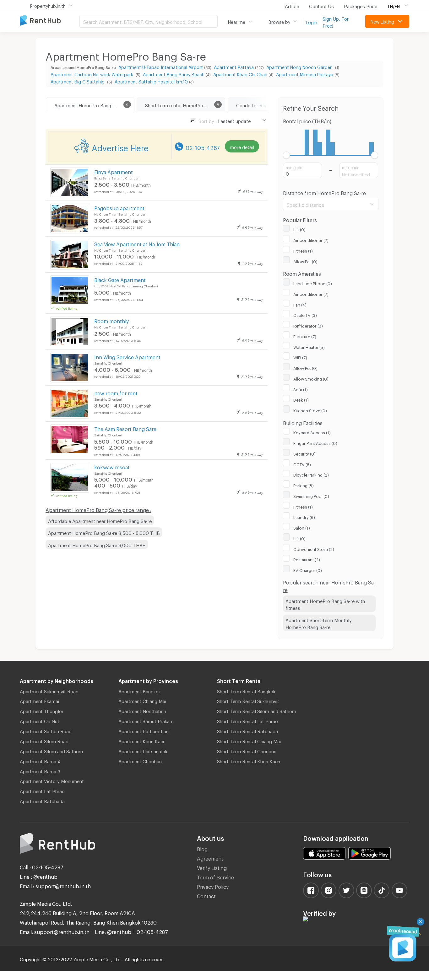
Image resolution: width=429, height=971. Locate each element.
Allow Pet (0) (305, 260)
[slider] (286, 155)
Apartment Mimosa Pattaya (304, 73)
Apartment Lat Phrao (42, 790)
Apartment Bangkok (139, 690)
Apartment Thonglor (41, 710)
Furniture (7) (304, 335)
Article (292, 5)
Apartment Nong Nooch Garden (300, 66)
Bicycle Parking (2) (311, 474)
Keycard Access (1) (312, 431)
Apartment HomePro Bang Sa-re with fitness (325, 603)
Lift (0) (299, 228)
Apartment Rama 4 (40, 760)
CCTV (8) (302, 463)
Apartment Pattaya (234, 66)
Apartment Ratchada (42, 800)
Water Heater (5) (309, 346)
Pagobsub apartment (119, 207)
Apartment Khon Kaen (142, 740)
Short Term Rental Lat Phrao (247, 720)
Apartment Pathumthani (144, 730)
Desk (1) (301, 399)
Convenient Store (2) (313, 548)
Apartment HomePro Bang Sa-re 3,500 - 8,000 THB (104, 532)
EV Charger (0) (307, 569)
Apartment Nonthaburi (142, 710)
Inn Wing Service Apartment (127, 356)
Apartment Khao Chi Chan (240, 73)
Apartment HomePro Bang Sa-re (88, 104)
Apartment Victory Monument (52, 780)
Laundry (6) (304, 516)
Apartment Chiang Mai (142, 700)
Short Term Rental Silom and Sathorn (256, 710)
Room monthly (111, 320)
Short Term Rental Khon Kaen (248, 760)
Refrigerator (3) (308, 325)
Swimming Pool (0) (311, 495)
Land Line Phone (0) (312, 282)
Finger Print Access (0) (315, 442)
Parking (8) (303, 484)
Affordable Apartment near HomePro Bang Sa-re (100, 520)
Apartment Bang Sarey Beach (173, 73)
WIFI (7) (300, 356)
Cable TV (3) (305, 314)
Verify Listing (212, 867)
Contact (206, 895)
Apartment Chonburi (140, 760)
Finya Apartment (113, 171)
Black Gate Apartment (120, 279)
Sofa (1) (300, 388)
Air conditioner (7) (311, 239)
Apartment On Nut (39, 720)
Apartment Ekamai (39, 700)
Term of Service (215, 876)
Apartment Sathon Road (46, 730)
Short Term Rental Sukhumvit (248, 700)
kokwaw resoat (112, 466)
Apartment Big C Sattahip (78, 81)
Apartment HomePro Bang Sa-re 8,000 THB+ (96, 544)
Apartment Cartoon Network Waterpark (92, 73)
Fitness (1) (303, 250)
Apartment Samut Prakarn (146, 720)
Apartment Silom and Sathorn (51, 750)
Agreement (210, 858)
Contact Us (321, 5)
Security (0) (304, 453)
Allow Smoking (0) (311, 378)
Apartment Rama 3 (40, 770)
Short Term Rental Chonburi (246, 750)
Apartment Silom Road (44, 740)
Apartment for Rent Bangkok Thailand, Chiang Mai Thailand (49, 21)
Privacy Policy (213, 886)
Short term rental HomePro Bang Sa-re (185, 104)
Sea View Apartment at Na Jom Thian (137, 243)
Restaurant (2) (306, 558)
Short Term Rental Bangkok (246, 690)
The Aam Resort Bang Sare (125, 428)
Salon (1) (301, 527)
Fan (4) (300, 304)
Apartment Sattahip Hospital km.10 (151, 81)
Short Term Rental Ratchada (247, 730)
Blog (202, 848)
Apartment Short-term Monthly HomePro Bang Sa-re (318, 622)
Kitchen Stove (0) (310, 409)
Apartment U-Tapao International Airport (160, 66)
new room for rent (116, 392)
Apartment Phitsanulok (142, 750)
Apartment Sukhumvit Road (49, 690)
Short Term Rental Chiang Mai (249, 740)
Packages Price (360, 5)
